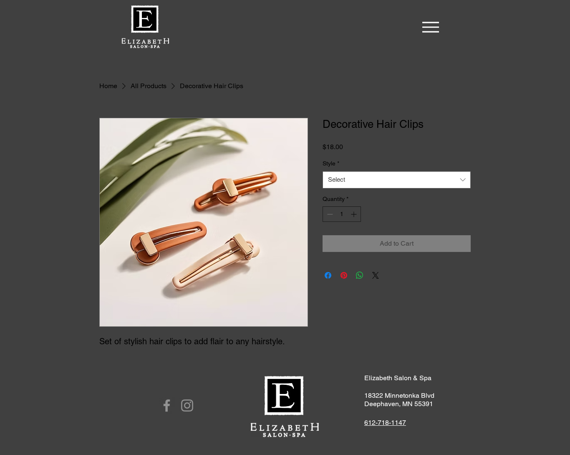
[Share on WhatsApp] (360, 275)
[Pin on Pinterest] (344, 275)
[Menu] (430, 27)
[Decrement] (329, 214)
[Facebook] (167, 405)
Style (331, 163)
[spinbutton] (341, 214)
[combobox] (397, 179)
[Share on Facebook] (328, 275)
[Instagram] (187, 405)
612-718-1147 (385, 423)
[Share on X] (376, 275)
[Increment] (354, 214)
